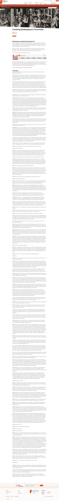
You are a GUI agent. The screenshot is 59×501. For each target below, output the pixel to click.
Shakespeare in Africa (29, 67)
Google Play (20, 52)
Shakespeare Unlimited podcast (6, 7)
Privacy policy (7, 496)
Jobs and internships (8, 491)
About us (7, 490)
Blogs (18, 490)
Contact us (33, 492)
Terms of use (12, 496)
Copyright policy (17, 496)
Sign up (41, 485)
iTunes (16, 52)
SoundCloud (24, 52)
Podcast (19, 491)
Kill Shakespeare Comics (19, 67)
